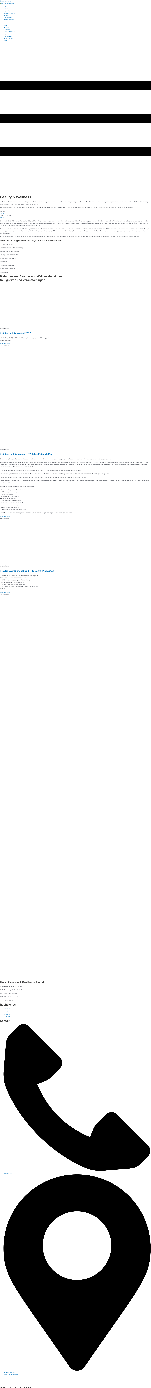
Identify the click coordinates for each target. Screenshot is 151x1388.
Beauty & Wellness (9, 13)
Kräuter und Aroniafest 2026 (15, 333)
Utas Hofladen (7, 17)
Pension (6, 9)
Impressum (6, 1009)
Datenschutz (7, 1011)
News (5, 22)
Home (5, 7)
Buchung (6, 15)
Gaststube (6, 11)
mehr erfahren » (5, 343)
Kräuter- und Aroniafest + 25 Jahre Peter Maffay (26, 454)
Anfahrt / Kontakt (8, 19)
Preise (2, 213)
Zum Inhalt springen (6, 1)
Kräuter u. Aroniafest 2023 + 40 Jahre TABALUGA (27, 571)
